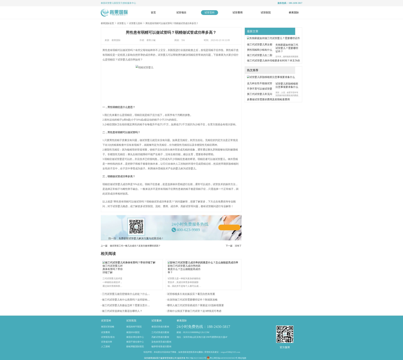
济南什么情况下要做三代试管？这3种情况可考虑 (194, 311)
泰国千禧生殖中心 (135, 342)
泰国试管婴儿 (107, 3)
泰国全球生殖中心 (135, 337)
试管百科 (209, 12)
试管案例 (156, 320)
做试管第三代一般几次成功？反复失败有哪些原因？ (135, 246)
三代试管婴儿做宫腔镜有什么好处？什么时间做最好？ (132, 294)
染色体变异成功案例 (161, 342)
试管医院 (266, 12)
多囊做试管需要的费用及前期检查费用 (268, 99)
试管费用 (238, 12)
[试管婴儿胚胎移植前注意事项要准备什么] (271, 77)
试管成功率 (106, 342)
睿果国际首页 (107, 23)
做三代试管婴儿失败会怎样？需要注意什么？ (127, 305)
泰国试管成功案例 (160, 327)
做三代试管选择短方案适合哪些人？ (122, 311)
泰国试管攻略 (107, 327)
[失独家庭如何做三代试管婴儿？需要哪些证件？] (273, 38)
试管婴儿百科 (135, 23)
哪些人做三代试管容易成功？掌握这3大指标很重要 (195, 305)
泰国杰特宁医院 (134, 327)
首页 (153, 12)
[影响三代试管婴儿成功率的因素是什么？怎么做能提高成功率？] (204, 262)
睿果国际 (294, 12)
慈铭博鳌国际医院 (135, 346)
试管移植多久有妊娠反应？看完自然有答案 (191, 294)
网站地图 (242, 358)
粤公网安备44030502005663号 (224, 358)
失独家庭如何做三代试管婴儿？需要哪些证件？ (286, 48)
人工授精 (105, 346)
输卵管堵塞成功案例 (161, 346)
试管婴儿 (121, 23)
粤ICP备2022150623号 (196, 358)
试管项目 (181, 12)
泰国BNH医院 (133, 332)
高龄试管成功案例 (160, 337)
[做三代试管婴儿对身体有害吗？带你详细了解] (129, 262)
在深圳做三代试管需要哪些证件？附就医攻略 (192, 299)
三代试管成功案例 (160, 332)
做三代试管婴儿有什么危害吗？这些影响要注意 (128, 299)
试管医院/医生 (108, 337)
